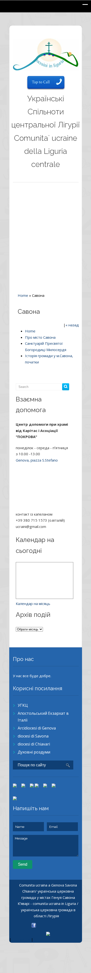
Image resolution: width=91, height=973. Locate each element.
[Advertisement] (45, 236)
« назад (72, 324)
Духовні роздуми (34, 752)
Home (23, 295)
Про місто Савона (40, 337)
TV (13, 939)
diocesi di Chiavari (34, 744)
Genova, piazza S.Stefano (37, 460)
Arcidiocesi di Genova (37, 728)
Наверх (23, 939)
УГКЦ (23, 705)
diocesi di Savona (33, 736)
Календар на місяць (33, 603)
